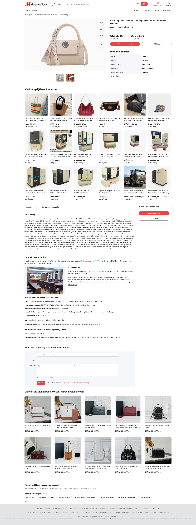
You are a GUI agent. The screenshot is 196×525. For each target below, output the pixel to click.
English (35, 512)
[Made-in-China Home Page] (35, 4)
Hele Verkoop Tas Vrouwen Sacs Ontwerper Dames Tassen (158, 119)
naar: (34, 360)
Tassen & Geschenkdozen (42, 15)
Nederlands (125, 512)
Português (87, 512)
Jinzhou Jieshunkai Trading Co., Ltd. (121, 27)
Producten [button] (57, 4)
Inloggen (169, 5)
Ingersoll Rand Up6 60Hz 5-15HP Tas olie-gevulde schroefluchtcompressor (109, 192)
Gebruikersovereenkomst (59, 508)
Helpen (147, 10)
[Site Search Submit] (144, 4)
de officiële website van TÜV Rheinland (91, 261)
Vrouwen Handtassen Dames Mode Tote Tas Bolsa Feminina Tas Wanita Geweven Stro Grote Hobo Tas (61, 119)
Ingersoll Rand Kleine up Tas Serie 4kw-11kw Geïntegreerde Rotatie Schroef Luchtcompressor (60, 155)
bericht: (33, 366)
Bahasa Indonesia (164, 512)
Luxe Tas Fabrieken (64, 497)
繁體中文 (50, 512)
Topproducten (103, 508)
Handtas (55, 15)
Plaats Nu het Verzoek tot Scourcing (76, 383)
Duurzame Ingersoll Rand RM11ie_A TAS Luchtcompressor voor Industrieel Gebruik (36, 155)
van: (34, 355)
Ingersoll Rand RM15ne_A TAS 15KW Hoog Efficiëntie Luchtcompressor (83, 192)
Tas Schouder (30, 497)
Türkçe (146, 512)
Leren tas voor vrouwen (106, 497)
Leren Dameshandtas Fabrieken (85, 497)
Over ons (39, 508)
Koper (136, 10)
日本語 (57, 512)
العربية (118, 512)
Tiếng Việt (153, 512)
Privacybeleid (72, 508)
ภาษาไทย (139, 512)
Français (64, 512)
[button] (138, 4)
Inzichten (137, 508)
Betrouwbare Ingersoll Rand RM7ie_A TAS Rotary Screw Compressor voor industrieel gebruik (58, 192)
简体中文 (42, 512)
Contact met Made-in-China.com (88, 508)
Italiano (94, 512)
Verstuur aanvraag (125, 44)
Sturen (40, 383)
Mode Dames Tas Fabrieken (126, 497)
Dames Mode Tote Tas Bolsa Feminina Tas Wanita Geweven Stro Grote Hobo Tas (36, 119)
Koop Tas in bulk (145, 497)
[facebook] (154, 508)
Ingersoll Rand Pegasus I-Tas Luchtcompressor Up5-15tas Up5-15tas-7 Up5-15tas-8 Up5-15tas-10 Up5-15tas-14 (135, 155)
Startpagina (28, 15)
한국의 (112, 512)
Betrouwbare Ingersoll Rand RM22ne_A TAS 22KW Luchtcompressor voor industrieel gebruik (85, 155)
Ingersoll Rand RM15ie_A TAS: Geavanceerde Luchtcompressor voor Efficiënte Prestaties (158, 155)
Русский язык (103, 512)
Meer (26, 501)
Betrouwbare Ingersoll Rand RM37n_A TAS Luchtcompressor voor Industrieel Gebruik (35, 192)
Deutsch (79, 512)
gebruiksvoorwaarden (185, 518)
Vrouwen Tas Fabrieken (46, 497)
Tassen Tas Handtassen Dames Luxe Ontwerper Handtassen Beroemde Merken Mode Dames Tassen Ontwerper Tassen (84, 119)
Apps (156, 10)
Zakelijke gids (146, 508)
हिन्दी (132, 512)
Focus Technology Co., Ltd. (95, 516)
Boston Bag (64, 15)
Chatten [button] (158, 44)
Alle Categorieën (32, 10)
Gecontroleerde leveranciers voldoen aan (121, 508)
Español (72, 512)
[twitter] (158, 508)
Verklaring (47, 508)
